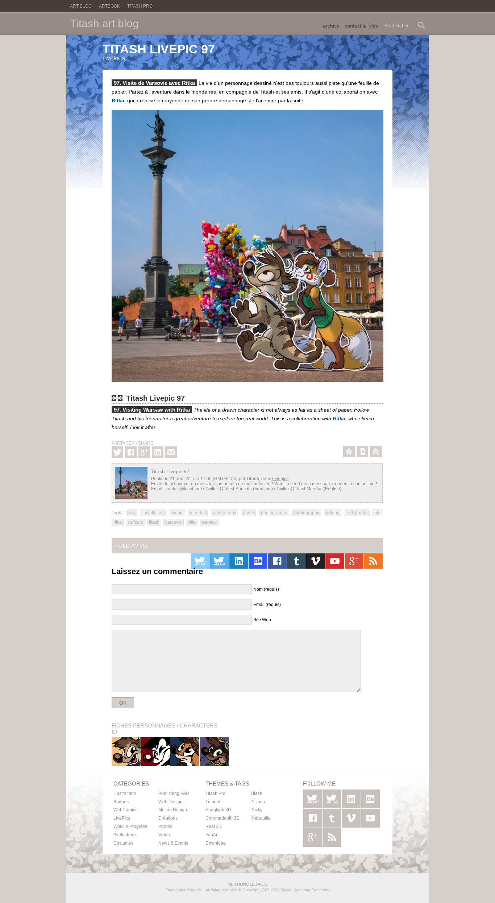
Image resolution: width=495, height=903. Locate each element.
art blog (104, 23)
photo (248, 512)
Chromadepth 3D (222, 818)
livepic (177, 512)
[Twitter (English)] (200, 561)
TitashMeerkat (309, 488)
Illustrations (124, 793)
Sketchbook (125, 834)
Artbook (109, 6)
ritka (117, 522)
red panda (357, 512)
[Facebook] (131, 452)
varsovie (173, 522)
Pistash (155, 751)
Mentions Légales (247, 884)
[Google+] (144, 452)
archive (331, 26)
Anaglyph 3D (218, 809)
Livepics (114, 58)
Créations (168, 818)
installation (153, 512)
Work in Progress (130, 826)
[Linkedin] (157, 452)
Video (164, 834)
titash (154, 522)
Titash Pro (140, 6)
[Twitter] (117, 452)
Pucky (185, 751)
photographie (274, 512)
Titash (126, 751)
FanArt (212, 834)
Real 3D (213, 826)
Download (215, 843)
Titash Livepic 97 (159, 49)
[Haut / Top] (376, 451)
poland (333, 512)
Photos (165, 826)
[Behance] (258, 561)
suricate (135, 522)
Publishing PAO (173, 793)
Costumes (123, 843)
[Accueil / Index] (349, 451)
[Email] (171, 452)
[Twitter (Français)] (219, 561)
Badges (121, 801)
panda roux (224, 512)
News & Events (173, 843)
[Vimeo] (315, 561)
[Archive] (362, 451)
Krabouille (214, 751)
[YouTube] (334, 561)
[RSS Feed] (373, 561)
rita (377, 512)
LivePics (121, 818)
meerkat (198, 512)
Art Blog (81, 6)
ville (192, 522)
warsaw (209, 522)
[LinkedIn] (238, 561)
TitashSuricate (238, 488)
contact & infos (361, 26)
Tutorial (212, 801)
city (132, 512)
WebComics (125, 809)
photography (306, 512)
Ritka (118, 100)
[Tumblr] (296, 561)
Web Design (170, 801)
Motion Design (172, 809)
